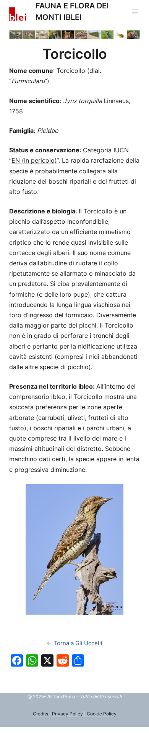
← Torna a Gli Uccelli (74, 643)
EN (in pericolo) (34, 160)
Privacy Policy (67, 714)
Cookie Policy (102, 714)
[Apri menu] (135, 11)
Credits (40, 714)
